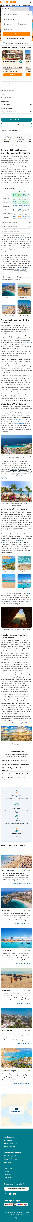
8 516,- (15, 198)
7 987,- (30, 213)
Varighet (3, 87)
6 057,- (30, 194)
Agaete (28, 593)
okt (25, 191)
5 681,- (20, 201)
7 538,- (20, 217)
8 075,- (25, 209)
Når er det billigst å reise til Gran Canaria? (12, 769)
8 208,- (15, 201)
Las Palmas (17, 419)
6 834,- (25, 201)
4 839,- (30, 201)
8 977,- (30, 217)
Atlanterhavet (22, 237)
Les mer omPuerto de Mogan (21, 1083)
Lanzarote (23, 270)
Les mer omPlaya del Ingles (21, 883)
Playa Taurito (5, 478)
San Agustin (23, 469)
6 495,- (20, 209)
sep (20, 191)
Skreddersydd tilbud (15, 125)
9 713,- (25, 213)
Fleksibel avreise (5, 101)
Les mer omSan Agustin (22, 1043)
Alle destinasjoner (9, 188)
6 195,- (20, 205)
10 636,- (15, 213)
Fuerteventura (5, 272)
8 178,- (15, 194)
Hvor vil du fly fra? (5, 80)
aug (15, 191)
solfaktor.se (20, 1218)
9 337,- (15, 209)
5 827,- (20, 198)
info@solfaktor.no (11, 1143)
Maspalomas (16, 540)
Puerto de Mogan (21, 476)
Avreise (2, 94)
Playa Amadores (19, 423)
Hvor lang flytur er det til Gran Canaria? (15, 774)
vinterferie (15, 336)
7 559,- (25, 194)
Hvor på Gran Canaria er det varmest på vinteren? (15, 779)
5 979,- (30, 205)
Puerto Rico (13, 469)
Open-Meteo (18, 145)
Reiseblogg (7, 1177)
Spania (7, 252)
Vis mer (16, 1090)
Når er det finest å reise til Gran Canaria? (15, 764)
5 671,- (20, 194)
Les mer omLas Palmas (23, 963)
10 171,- (25, 217)
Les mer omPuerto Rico (22, 923)
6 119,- (30, 198)
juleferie (24, 334)
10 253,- (15, 217)
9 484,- (15, 205)
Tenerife (16, 270)
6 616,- (30, 209)
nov (30, 191)
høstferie (26, 342)
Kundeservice (10, 1146)
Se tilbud (12, 74)
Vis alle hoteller (15, 120)
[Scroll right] (30, 138)
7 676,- (25, 198)
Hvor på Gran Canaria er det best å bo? (15, 760)
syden (21, 257)
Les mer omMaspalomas (22, 1003)
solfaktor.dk (12, 1218)
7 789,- (25, 205)
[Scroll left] (3, 138)
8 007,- (20, 213)
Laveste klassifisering (6, 108)
